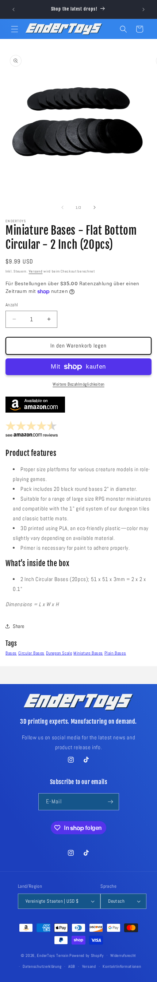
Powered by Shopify (86, 955)
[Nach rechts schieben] (95, 207)
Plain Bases (115, 653)
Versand (36, 271)
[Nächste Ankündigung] (143, 9)
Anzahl (11, 305)
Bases (11, 653)
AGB (71, 966)
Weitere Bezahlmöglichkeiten (78, 384)
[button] (15, 29)
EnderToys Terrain (52, 955)
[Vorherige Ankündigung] (13, 9)
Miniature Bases (88, 653)
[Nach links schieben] (62, 207)
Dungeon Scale (59, 653)
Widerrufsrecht (123, 955)
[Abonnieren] (111, 801)
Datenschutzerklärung (42, 966)
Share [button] (18, 626)
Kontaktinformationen (122, 966)
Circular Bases (31, 653)
